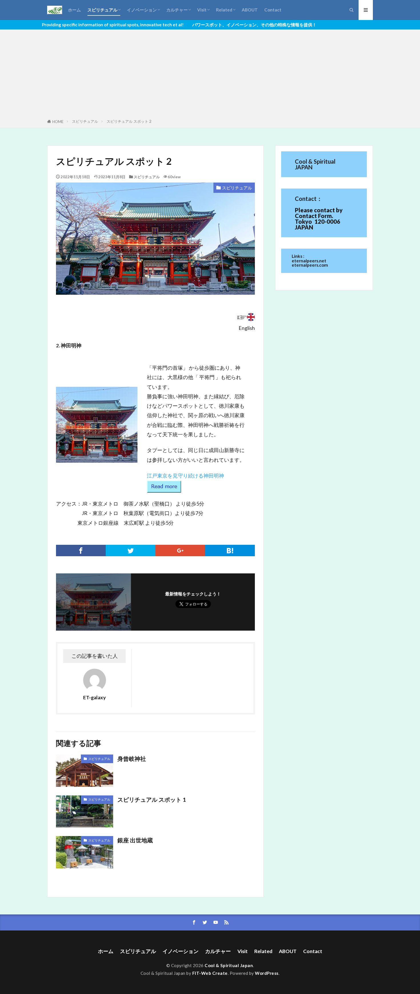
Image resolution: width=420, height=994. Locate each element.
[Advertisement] (210, 75)
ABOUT (250, 9)
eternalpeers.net (309, 260)
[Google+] (180, 550)
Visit (202, 9)
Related (224, 9)
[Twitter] (130, 550)
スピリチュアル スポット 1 (151, 799)
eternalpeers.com (310, 265)
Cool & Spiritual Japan (229, 965)
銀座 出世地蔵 (135, 840)
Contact (272, 9)
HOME (57, 121)
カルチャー (177, 9)
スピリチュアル (102, 9)
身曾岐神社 (134, 758)
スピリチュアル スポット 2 (129, 121)
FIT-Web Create (210, 973)
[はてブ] (230, 550)
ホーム (74, 9)
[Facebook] (81, 550)
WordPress (267, 973)
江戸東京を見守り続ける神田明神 (185, 475)
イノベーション (142, 9)
